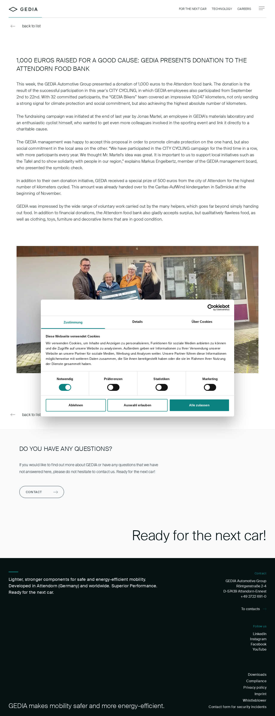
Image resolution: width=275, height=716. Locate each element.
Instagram (258, 639)
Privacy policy (254, 687)
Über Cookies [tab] (202, 321)
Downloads (257, 674)
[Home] (23, 9)
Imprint (260, 694)
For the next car (192, 9)
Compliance (256, 681)
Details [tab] (137, 321)
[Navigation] (262, 8)
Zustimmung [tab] (73, 322)
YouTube (259, 649)
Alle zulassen (199, 405)
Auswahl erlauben (137, 405)
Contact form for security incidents (237, 707)
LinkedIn (259, 634)
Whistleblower (254, 700)
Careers (244, 9)
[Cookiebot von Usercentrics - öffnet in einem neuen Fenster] (210, 307)
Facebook (258, 644)
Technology (222, 9)
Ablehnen (76, 405)
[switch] (113, 387)
